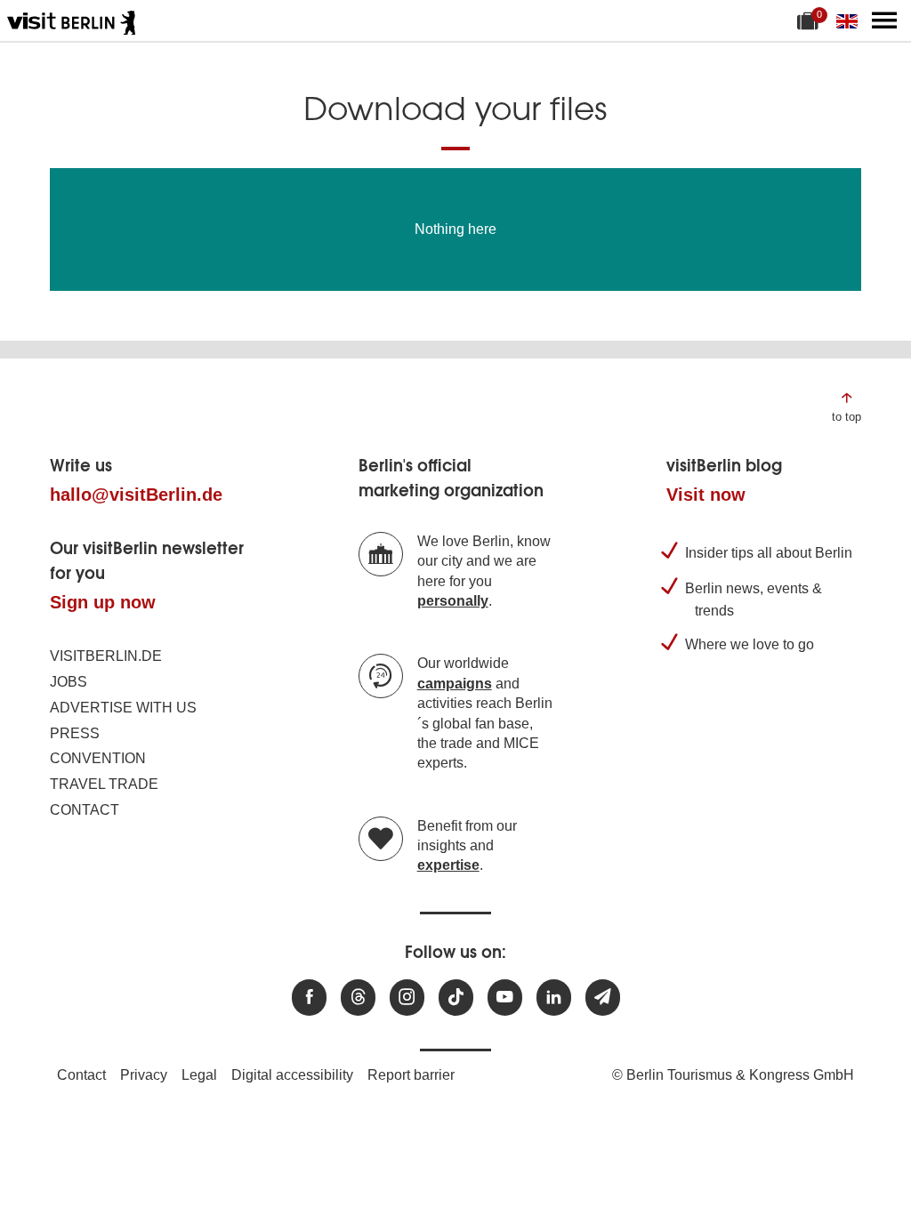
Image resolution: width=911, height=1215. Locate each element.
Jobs (68, 681)
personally (452, 600)
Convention (98, 758)
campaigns (454, 683)
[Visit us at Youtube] (505, 997)
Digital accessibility (292, 1074)
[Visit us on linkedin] (553, 997)
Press (75, 733)
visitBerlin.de (106, 656)
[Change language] (850, 20)
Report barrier (411, 1074)
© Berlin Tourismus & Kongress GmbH (733, 1074)
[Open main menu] (884, 20)
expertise (448, 865)
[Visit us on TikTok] (456, 997)
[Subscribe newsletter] (602, 997)
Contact (84, 809)
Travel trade (104, 784)
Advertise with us (123, 707)
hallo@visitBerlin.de (136, 494)
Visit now (706, 494)
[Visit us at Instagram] (407, 997)
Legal (199, 1074)
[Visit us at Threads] (358, 997)
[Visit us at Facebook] (309, 997)
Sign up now (103, 602)
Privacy (143, 1074)
